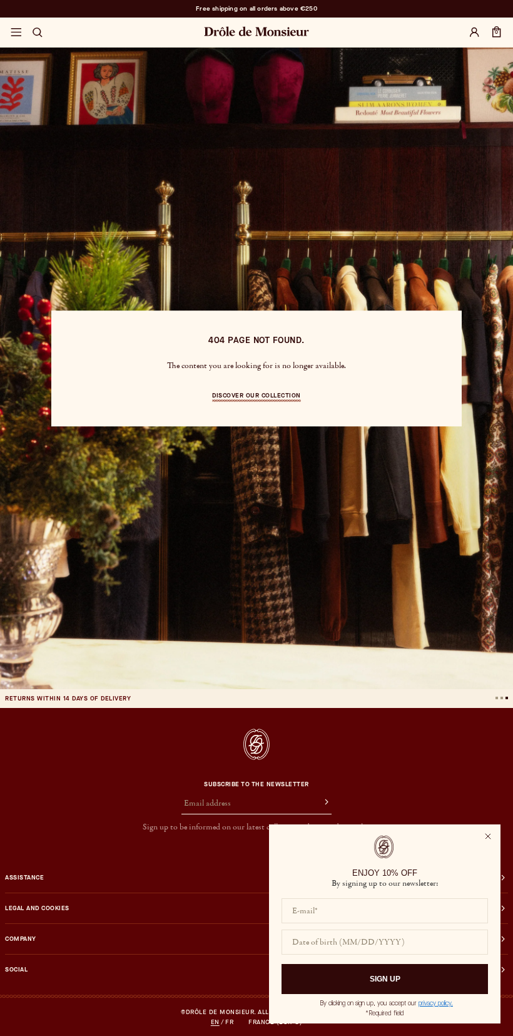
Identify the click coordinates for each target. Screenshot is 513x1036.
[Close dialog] (488, 836)
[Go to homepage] (256, 744)
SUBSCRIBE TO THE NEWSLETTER (256, 784)
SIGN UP (385, 979)
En (215, 1022)
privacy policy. (436, 1003)
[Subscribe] (321, 803)
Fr (229, 1022)
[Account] (474, 32)
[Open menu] (15, 32)
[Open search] (37, 32)
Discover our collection (256, 395)
